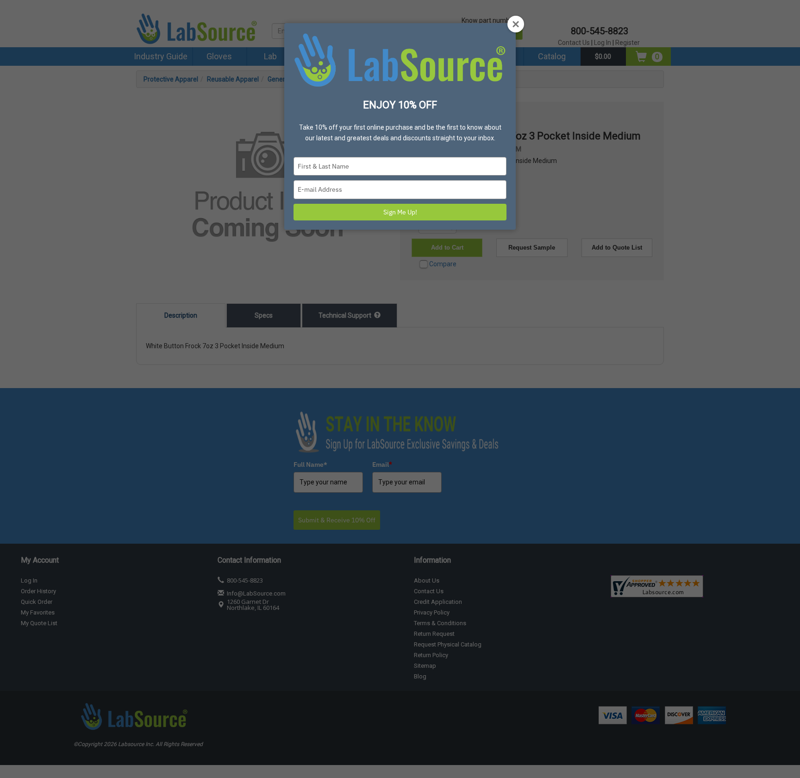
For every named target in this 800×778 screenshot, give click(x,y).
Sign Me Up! (400, 212)
